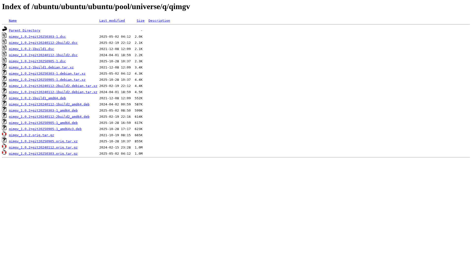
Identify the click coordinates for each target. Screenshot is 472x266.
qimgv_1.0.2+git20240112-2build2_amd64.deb (49, 116)
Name (13, 20)
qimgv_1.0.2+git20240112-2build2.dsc (43, 43)
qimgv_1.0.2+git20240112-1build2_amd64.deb (49, 104)
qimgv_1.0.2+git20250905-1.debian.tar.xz (47, 80)
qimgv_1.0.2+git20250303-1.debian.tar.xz (47, 73)
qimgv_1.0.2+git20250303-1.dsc (37, 36)
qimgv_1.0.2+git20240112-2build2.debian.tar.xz (53, 86)
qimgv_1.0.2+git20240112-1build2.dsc (43, 55)
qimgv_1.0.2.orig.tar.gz (31, 135)
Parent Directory (24, 30)
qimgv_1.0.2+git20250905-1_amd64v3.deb (45, 129)
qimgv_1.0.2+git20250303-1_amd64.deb (43, 110)
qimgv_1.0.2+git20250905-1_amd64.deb (43, 123)
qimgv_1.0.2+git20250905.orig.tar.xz (43, 141)
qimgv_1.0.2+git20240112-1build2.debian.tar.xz (53, 92)
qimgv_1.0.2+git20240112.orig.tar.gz (43, 147)
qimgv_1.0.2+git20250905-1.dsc (37, 61)
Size (141, 20)
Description (159, 20)
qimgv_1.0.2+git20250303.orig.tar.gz (43, 153)
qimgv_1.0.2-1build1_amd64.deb (37, 98)
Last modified (112, 20)
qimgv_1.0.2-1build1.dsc (31, 49)
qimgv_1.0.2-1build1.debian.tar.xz (41, 67)
